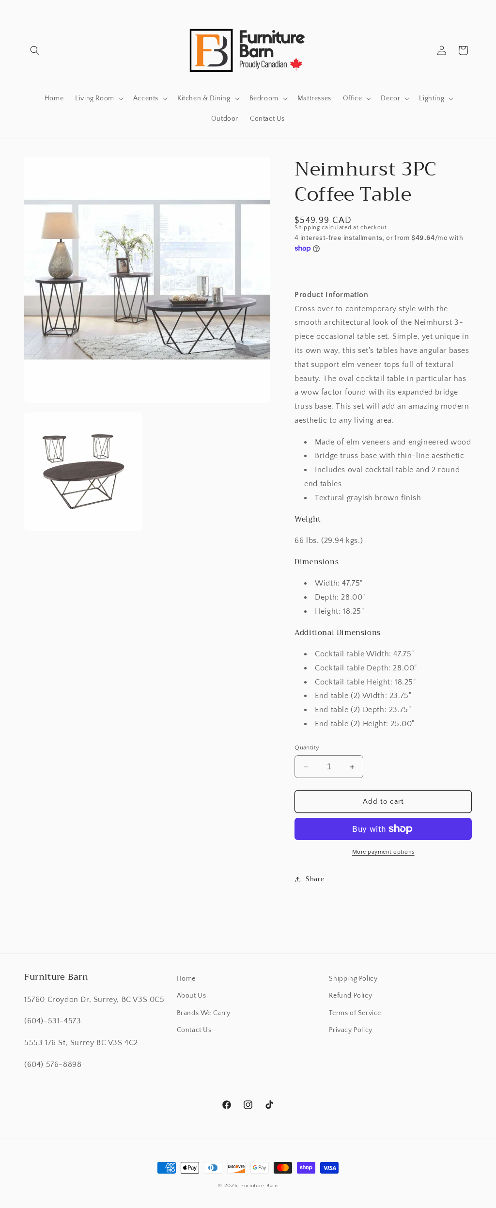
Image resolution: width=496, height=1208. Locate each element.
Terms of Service (355, 1013)
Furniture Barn (259, 1186)
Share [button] (315, 879)
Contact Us (194, 1030)
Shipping (307, 227)
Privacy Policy (350, 1030)
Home (186, 979)
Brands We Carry (204, 1013)
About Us (191, 996)
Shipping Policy (353, 979)
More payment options (383, 852)
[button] (35, 50)
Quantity (306, 747)
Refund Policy (350, 996)
